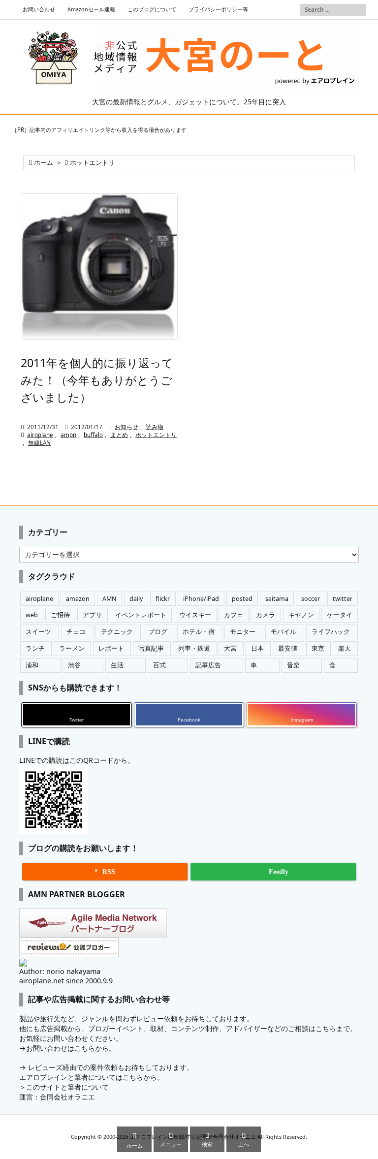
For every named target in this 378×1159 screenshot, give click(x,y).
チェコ (76, 631)
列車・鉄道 (194, 648)
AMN (109, 599)
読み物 (154, 427)
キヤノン (301, 615)
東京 (318, 648)
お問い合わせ (39, 9)
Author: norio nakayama (59, 971)
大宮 (230, 648)
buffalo (93, 435)
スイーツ (38, 631)
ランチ (35, 648)
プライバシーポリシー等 (218, 9)
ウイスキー (195, 615)
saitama (276, 599)
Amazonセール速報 (91, 9)
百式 (159, 665)
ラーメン (72, 648)
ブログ (157, 631)
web (32, 615)
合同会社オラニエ (67, 1096)
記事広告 (208, 665)
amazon (78, 599)
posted (242, 599)
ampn (68, 435)
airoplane (40, 435)
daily (136, 599)
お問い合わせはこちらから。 (71, 1048)
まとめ (119, 435)
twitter (342, 599)
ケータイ (339, 615)
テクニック (117, 631)
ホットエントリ (156, 435)
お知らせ (126, 427)
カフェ (233, 615)
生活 (117, 665)
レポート (111, 648)
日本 (257, 648)
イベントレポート (140, 615)
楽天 (344, 648)
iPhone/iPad (201, 599)
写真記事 (151, 648)
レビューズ (45, 1067)
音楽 (293, 665)
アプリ (92, 615)
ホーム (43, 162)
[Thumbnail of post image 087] (99, 266)
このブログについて (151, 9)
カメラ (265, 615)
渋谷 (74, 665)
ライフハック (331, 631)
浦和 (32, 665)
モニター (242, 631)
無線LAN (39, 442)
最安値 (287, 648)
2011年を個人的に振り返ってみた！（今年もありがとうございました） (97, 380)
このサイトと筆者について (67, 1087)
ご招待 (60, 615)
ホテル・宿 (199, 631)
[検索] (358, 10)
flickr (163, 599)
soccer (310, 599)
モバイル (283, 631)
